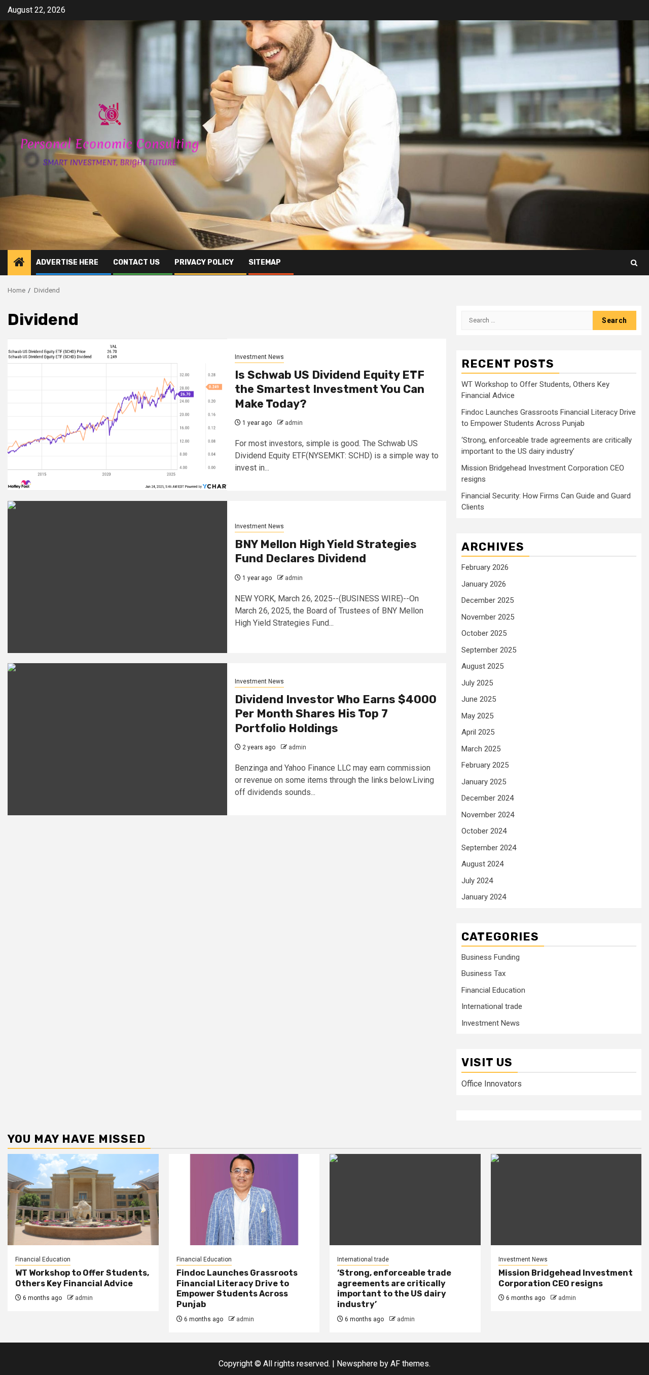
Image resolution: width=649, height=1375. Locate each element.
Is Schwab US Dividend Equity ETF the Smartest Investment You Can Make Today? (329, 389)
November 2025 (487, 617)
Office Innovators (491, 1084)
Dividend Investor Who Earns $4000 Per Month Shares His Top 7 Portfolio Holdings (336, 714)
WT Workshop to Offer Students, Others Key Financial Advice (82, 1278)
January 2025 (483, 781)
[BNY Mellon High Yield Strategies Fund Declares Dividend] (117, 577)
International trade (491, 1006)
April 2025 (477, 732)
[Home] (19, 263)
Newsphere (357, 1363)
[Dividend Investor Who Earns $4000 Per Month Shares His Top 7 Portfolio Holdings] (117, 739)
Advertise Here (67, 262)
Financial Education (493, 990)
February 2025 (485, 765)
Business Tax (483, 973)
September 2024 (488, 847)
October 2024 (484, 831)
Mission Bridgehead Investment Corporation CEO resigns (565, 1278)
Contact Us (136, 262)
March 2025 (480, 748)
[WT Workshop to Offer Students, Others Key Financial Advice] (83, 1199)
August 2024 (482, 864)
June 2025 (478, 699)
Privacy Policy (204, 262)
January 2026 (483, 584)
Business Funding (490, 957)
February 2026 (485, 567)
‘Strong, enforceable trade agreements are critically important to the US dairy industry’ (394, 1288)
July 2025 (477, 683)
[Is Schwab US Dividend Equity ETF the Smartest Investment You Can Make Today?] (117, 415)
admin (294, 422)
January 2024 (483, 896)
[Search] (634, 263)
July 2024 (477, 880)
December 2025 (487, 600)
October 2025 (484, 633)
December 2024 (487, 798)
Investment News (259, 356)
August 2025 (482, 666)
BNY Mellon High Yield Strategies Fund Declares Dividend (326, 551)
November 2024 (487, 814)
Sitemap (264, 262)
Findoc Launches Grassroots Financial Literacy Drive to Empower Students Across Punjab (237, 1288)
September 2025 (488, 650)
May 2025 (477, 715)
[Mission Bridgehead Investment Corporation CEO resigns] (566, 1199)
